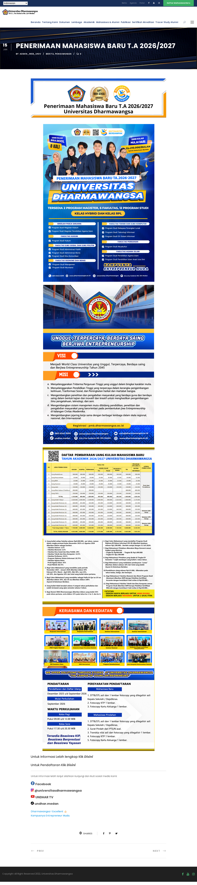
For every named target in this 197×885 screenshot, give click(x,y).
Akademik (89, 22)
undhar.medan (46, 803)
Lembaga (76, 22)
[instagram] (159, 3)
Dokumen (64, 22)
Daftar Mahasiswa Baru (178, 3)
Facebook (43, 784)
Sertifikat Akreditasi (143, 22)
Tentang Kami (50, 22)
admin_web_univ (30, 53)
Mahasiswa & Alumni (107, 22)
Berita (124, 3)
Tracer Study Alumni (166, 22)
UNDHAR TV (44, 797)
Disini (88, 756)
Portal (142, 3)
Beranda (35, 22)
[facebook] (148, 3)
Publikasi (126, 22)
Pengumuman (63, 53)
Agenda (133, 3)
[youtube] (154, 3)
